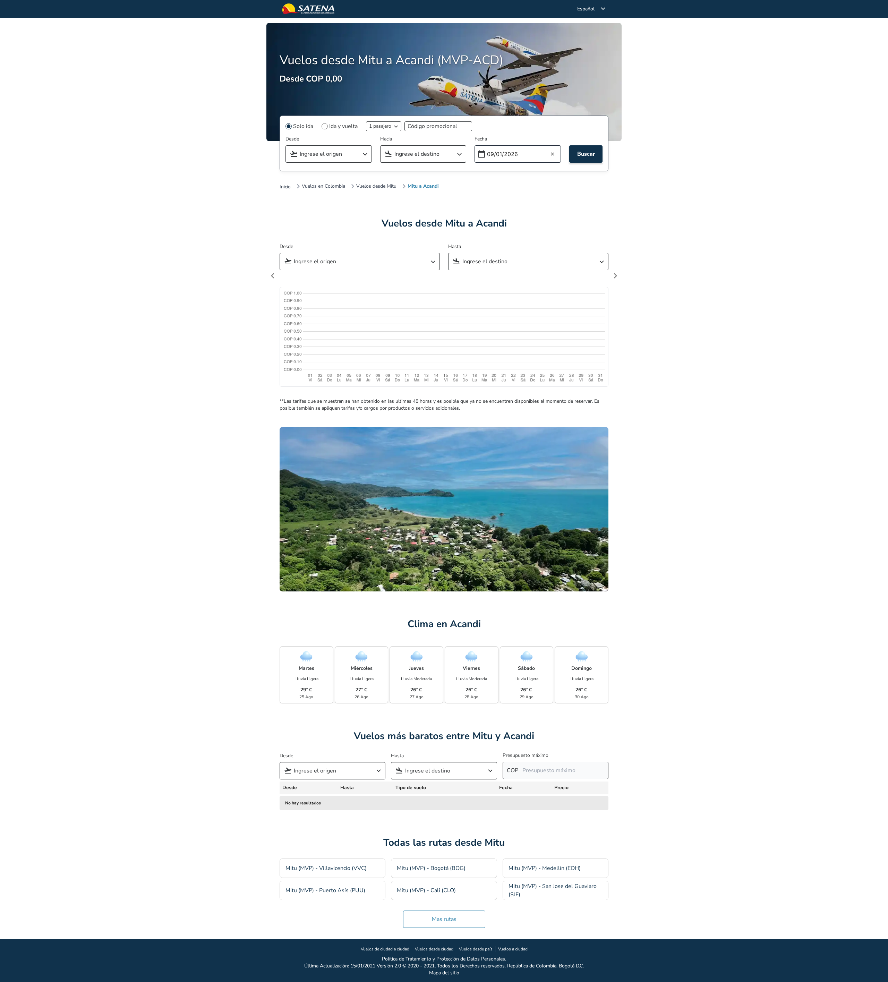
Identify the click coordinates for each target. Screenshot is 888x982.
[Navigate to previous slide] (272, 276)
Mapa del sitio (444, 973)
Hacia (386, 139)
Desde (292, 139)
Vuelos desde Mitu (376, 186)
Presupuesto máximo (525, 755)
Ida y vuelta (343, 126)
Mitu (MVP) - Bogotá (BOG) (431, 868)
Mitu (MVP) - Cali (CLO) (426, 890)
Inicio (285, 187)
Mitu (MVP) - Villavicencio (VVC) (326, 868)
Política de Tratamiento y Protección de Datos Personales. (444, 959)
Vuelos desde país (476, 949)
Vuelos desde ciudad (434, 949)
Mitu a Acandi (423, 186)
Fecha (481, 139)
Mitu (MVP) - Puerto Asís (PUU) (325, 890)
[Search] (367, 154)
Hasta (454, 246)
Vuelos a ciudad (513, 949)
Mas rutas (444, 919)
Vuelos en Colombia (323, 186)
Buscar (586, 154)
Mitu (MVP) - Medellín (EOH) (545, 868)
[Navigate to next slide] (615, 276)
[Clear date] (552, 154)
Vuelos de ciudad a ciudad (385, 949)
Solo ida (303, 126)
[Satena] (308, 8)
